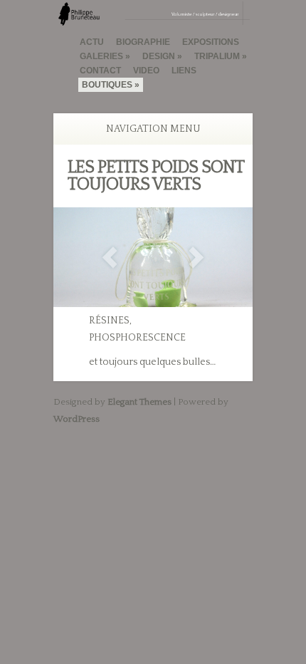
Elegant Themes (139, 402)
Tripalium (217, 56)
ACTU (92, 42)
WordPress (76, 419)
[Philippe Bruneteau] (153, 19)
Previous (110, 257)
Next (196, 257)
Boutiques (107, 85)
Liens (184, 71)
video (146, 71)
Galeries (101, 56)
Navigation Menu (153, 129)
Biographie (143, 42)
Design (158, 56)
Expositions (210, 42)
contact (100, 71)
